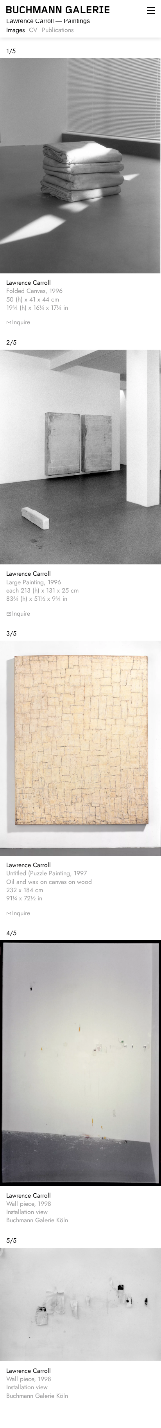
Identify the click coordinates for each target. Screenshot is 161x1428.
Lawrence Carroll (28, 282)
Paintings (48, 21)
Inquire (21, 322)
